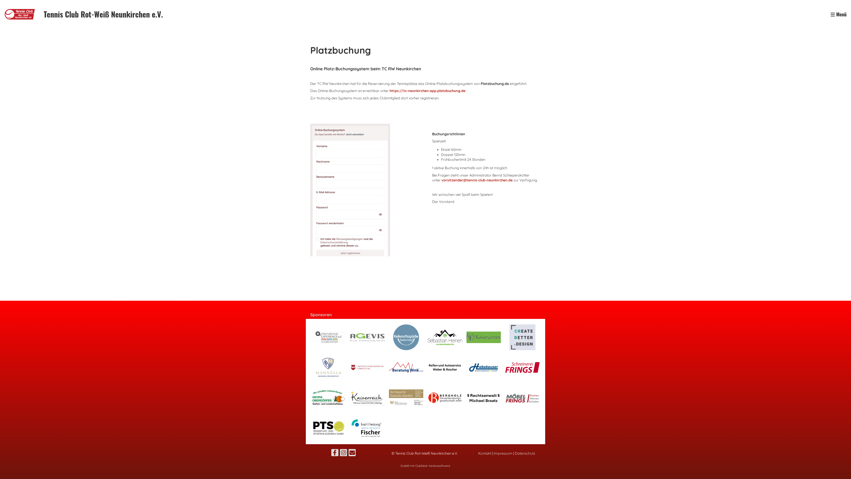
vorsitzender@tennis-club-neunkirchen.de (477, 180)
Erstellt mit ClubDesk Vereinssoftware (425, 465)
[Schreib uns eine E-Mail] (352, 453)
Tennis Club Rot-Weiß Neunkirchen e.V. (103, 14)
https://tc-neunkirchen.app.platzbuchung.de (427, 90)
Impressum (503, 453)
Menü (841, 14)
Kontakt (484, 453)
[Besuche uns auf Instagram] (343, 453)
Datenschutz (525, 453)
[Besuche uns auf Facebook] (334, 453)
